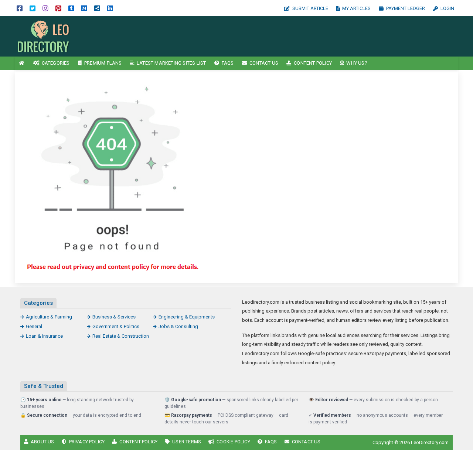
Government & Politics (115, 326)
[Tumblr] (71, 8)
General (34, 326)
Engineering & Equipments (187, 317)
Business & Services (114, 317)
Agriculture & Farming (49, 317)
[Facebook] (20, 8)
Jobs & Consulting (178, 326)
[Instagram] (45, 8)
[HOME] (22, 63)
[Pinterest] (58, 8)
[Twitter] (32, 8)
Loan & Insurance (44, 336)
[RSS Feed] (97, 8)
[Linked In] (110, 8)
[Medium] (84, 8)
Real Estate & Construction (120, 336)
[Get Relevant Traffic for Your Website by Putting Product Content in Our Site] (65, 35)
